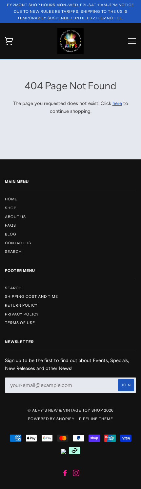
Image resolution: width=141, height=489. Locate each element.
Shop (10, 208)
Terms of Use (20, 322)
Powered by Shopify (51, 419)
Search (13, 251)
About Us (15, 216)
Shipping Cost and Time (31, 296)
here (117, 103)
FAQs (10, 225)
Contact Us (18, 243)
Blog (10, 234)
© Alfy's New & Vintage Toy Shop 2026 (71, 410)
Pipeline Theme (96, 419)
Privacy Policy (22, 314)
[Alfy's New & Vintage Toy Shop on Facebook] (65, 474)
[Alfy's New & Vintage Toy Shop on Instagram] (76, 474)
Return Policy (21, 305)
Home (11, 199)
